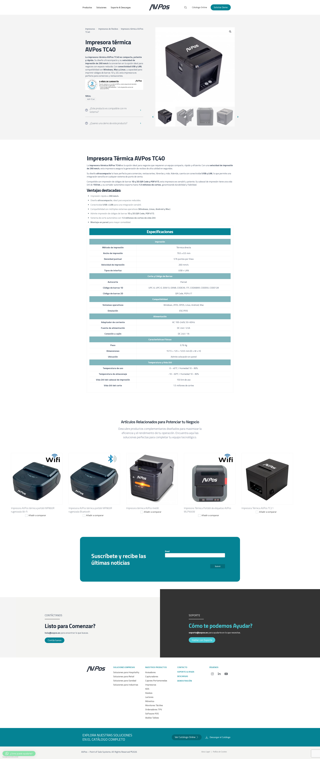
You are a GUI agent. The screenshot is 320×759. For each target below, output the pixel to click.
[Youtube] (226, 674)
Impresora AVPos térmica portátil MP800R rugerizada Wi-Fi (32, 510)
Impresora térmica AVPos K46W (142, 508)
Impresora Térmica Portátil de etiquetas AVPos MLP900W (207, 510)
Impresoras (90, 28)
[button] (230, 31)
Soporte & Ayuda (185, 671)
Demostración (184, 680)
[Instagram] (212, 674)
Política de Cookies (220, 751)
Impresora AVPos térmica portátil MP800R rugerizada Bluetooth (90, 510)
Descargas (182, 676)
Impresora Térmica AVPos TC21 (258, 508)
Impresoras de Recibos (108, 28)
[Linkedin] (219, 674)
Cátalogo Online (199, 7)
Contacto (182, 667)
